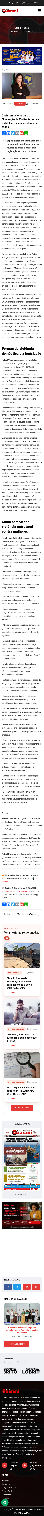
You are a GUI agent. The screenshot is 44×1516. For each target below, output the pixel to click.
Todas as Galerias (16, 1344)
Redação (5, 1480)
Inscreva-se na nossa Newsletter (16, 891)
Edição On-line (8, 1491)
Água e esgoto (14, 973)
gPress (22, 1509)
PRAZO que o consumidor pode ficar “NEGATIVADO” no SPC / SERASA (21, 1090)
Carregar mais (22, 1108)
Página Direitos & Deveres (27, 914)
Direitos (20, 104)
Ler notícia (11, 993)
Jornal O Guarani (23, 1513)
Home (16, 31)
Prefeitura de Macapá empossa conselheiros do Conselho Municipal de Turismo (22, 1330)
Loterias (5, 1498)
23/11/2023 (33, 104)
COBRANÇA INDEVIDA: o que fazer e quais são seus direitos (21, 1037)
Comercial (6, 1484)
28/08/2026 (21, 1194)
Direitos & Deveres (16, 1029)
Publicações (7, 1495)
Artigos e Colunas (9, 1487)
